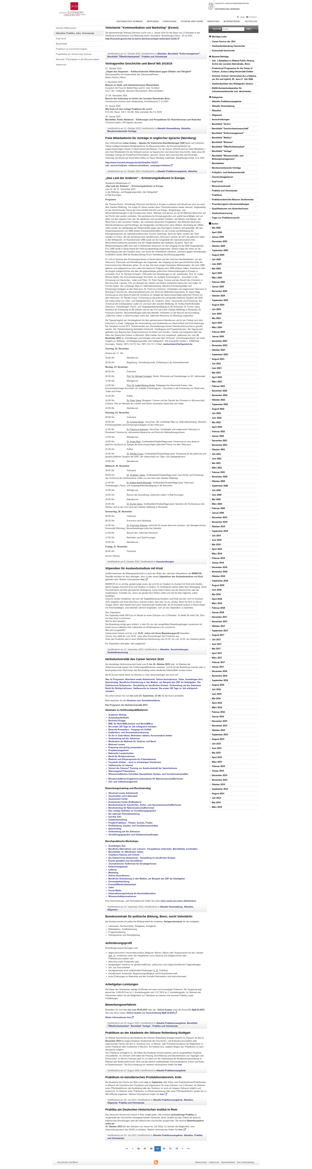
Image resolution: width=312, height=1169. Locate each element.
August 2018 (218, 585)
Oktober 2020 (218, 481)
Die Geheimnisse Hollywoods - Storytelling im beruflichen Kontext (141, 858)
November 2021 (219, 445)
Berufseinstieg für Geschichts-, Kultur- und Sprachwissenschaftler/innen (144, 805)
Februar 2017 (218, 662)
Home (242, 17)
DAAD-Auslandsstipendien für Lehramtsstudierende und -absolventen (231, 89)
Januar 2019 (218, 563)
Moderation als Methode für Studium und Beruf (132, 741)
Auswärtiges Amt (193, 679)
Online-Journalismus (166, 679)
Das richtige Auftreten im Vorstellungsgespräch (132, 811)
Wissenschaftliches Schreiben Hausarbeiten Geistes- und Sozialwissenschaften (148, 774)
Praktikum (217, 195)
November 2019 (219, 522)
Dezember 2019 (219, 517)
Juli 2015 (216, 743)
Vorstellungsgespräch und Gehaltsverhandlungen (133, 834)
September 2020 (220, 486)
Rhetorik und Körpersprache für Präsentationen (132, 759)
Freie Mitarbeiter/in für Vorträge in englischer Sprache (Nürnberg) (150, 138)
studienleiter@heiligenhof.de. (178, 344)
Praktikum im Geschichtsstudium (71, 49)
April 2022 (217, 427)
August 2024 (218, 305)
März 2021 (217, 467)
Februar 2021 (218, 472)
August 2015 (218, 739)
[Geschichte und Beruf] (156, 7)
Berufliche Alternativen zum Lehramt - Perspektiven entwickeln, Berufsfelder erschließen (152, 849)
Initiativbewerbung (117, 819)
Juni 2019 (216, 540)
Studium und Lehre (192, 21)
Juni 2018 (216, 590)
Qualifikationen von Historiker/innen (230, 208)
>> (188, 1148)
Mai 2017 (216, 648)
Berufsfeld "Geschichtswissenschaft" (230, 128)
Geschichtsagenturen (222, 177)
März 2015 (217, 762)
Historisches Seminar (130, 21)
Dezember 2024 (219, 291)
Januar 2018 (218, 612)
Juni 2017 (216, 644)
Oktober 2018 (218, 576)
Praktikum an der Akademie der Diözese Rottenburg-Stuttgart (147, 1032)
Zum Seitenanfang (245, 1162)
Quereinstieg (111, 682)
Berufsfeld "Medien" (222, 137)
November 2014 (219, 780)
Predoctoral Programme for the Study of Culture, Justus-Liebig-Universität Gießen (232, 70)
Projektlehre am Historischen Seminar (73, 54)
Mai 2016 (216, 698)
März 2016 (217, 707)
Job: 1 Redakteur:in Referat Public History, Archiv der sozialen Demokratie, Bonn (233, 62)
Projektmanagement (118, 750)
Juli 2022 (216, 413)
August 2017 (218, 635)
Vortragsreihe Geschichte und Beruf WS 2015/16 (138, 63)
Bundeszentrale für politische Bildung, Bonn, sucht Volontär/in (148, 916)
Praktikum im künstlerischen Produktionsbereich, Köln (143, 1077)
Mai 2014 (216, 802)
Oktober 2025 (218, 246)
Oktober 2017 (218, 626)
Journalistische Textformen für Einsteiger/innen (132, 863)
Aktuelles (251, 21)
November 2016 (219, 676)
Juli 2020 (216, 490)
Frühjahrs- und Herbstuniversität (228, 172)
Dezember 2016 (219, 671)
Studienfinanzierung (117, 652)
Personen (153, 21)
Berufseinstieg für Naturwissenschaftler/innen (131, 808)
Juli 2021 (216, 454)
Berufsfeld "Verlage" (141, 1026)
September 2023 (220, 354)
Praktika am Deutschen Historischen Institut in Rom (141, 1109)
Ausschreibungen (165, 561)
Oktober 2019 (218, 526)
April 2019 (217, 549)
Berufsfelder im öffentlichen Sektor (125, 852)
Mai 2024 (216, 318)
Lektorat (112, 870)
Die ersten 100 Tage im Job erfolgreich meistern (132, 726)
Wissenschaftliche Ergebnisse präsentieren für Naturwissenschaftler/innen (145, 779)
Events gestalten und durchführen (125, 861)
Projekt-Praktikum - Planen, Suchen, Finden (130, 823)
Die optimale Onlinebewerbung (124, 814)
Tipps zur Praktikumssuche (226, 218)
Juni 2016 (216, 694)
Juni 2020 (216, 495)
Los (248, 29)
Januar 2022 (218, 436)
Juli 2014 (216, 798)
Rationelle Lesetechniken (121, 753)
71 (170, 1148)
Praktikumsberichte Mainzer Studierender (233, 199)
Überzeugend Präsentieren (121, 771)
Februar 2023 (218, 386)
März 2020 (217, 504)
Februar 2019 (218, 558)
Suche (217, 28)
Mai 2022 (216, 422)
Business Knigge (116, 720)
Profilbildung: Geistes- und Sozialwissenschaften (133, 825)
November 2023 (219, 345)
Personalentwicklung (119, 881)
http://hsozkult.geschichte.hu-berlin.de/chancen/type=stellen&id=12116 (140, 39)
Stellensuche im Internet (145, 688)
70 (164, 1148)
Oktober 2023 (218, 350)
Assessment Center (118, 799)
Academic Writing (117, 715)
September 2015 (220, 734)
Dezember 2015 (219, 721)
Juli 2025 (216, 259)
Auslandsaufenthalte (118, 717)
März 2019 (217, 553)
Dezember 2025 (219, 241)
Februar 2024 (218, 332)
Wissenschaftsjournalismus (122, 896)
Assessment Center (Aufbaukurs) (124, 802)
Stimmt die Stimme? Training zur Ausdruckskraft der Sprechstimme (142, 768)
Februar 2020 (218, 508)
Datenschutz (201, 1162)
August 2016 (218, 685)
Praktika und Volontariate (154, 56)
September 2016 (220, 680)
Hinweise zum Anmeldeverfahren (143, 700)
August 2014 (218, 793)
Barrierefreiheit (228, 1162)
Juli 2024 (216, 309)
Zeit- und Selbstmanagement (122, 781)
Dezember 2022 (219, 391)
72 (177, 1148)
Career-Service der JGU (223, 41)
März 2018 (217, 603)
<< (126, 1148)
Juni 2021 (216, 458)
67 (145, 1148)
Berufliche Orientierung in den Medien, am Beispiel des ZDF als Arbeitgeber (157, 682)
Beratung (213, 21)
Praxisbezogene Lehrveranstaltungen (230, 204)
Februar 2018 (218, 608)
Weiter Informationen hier (118, 1017)
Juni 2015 (216, 748)
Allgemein (112, 909)
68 (151, 1148)
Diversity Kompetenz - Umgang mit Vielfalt (129, 729)
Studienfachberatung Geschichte (228, 46)
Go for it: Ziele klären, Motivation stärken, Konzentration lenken (140, 735)
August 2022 (218, 409)
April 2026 (217, 232)
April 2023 (217, 377)
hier (180, 1064)
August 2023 (218, 359)
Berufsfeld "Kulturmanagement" (184, 53)
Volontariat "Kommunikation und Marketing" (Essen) (141, 27)
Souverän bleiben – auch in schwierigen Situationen (134, 762)
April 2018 (217, 599)
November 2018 (219, 571)
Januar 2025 (218, 286)
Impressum (61, 64)
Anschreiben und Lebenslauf (122, 796)
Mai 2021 (216, 463)
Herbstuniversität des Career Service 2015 (134, 659)
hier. (143, 579)
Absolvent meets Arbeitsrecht (140, 679)
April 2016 (217, 703)
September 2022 (220, 404)
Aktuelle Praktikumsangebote (172, 171)
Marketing (113, 872)
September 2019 (220, 531)
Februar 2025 (218, 282)
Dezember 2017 (219, 617)
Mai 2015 (216, 753)
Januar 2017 (218, 667)
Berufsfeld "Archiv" (221, 124)
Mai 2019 (216, 544)
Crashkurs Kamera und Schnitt (123, 855)
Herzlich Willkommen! (66, 28)
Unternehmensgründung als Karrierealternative (132, 893)
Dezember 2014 (219, 775)
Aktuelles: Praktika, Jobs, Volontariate (75, 33)
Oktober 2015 (218, 730)
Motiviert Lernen (116, 744)
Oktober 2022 (218, 400)
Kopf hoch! (61, 38)
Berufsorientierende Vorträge (121, 131)
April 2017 (217, 653)
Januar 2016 (218, 716)
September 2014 (220, 789)
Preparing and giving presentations (126, 747)
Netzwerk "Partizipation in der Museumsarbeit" (78, 59)
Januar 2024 (218, 336)
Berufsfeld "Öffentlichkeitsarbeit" (123, 56)
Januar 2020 (218, 513)
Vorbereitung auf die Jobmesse (185, 685)
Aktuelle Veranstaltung (168, 128)
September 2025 (220, 250)
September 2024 (220, 300)
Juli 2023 (216, 363)
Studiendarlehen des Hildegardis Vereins (232, 84)
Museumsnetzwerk (221, 186)
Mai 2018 (216, 594)
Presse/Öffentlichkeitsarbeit (122, 884)
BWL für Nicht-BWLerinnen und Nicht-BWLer (130, 723)
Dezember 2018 (219, 567)
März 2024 (217, 327)
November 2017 (219, 621)
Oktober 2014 (218, 784)
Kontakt (253, 17)
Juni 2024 (216, 314)
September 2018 (220, 581)
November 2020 (219, 476)
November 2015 (219, 725)
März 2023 (217, 381)
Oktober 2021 (218, 449)
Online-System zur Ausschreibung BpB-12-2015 (150, 1013)
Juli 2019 (216, 535)
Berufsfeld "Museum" (222, 142)
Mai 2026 (216, 228)
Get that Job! (114, 817)
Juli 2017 (216, 639)
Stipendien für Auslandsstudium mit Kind (134, 568)
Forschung (169, 21)
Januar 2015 (218, 771)
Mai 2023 (216, 372)
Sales (181, 679)
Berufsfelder (61, 44)
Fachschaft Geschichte (223, 50)
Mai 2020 (216, 499)
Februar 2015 (218, 766)
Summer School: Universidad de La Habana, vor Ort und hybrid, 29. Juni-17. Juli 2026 (234, 77)
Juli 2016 (216, 689)
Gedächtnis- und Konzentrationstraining (128, 732)
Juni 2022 (216, 418)
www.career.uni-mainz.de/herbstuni (178, 901)
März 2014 (217, 807)
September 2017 (220, 630)
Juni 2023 (216, 368)
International (232, 21)
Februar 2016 (218, 712)
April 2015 (217, 757)
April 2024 (217, 323)
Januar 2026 (218, 237)
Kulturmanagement (118, 866)
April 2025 (217, 273)
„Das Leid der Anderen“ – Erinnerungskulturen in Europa (145, 178)
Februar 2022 (218, 431)
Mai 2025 (216, 268)
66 (138, 1148)
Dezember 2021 (219, 440)
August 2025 (218, 255)
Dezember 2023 (219, 341)
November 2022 (219, 395)
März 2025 (217, 277)
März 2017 (217, 658)
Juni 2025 (216, 264)
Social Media (114, 890)
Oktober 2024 (218, 295)
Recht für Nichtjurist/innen (118, 688)
